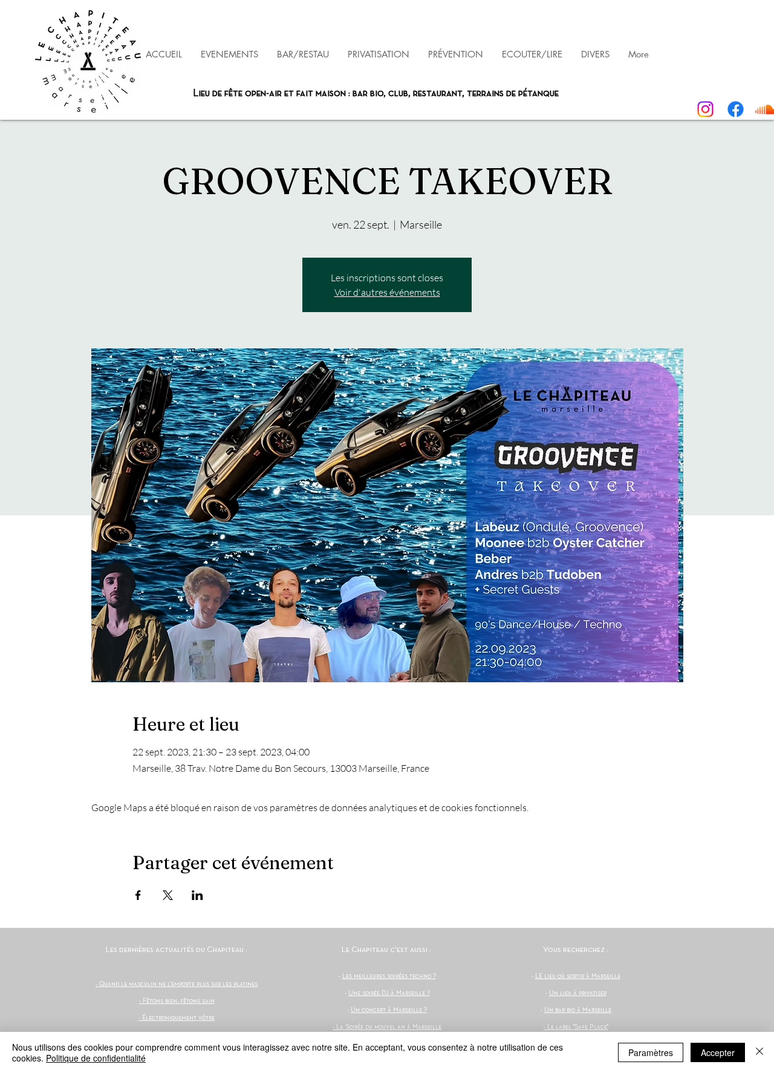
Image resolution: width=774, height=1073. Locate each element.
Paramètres (650, 1052)
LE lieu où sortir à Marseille (577, 976)
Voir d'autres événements (387, 292)
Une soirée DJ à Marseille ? (389, 993)
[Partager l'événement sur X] (168, 895)
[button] (455, 54)
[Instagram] (705, 109)
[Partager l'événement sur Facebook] (138, 895)
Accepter (718, 1052)
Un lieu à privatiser (578, 993)
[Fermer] (759, 1052)
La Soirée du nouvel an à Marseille (388, 1027)
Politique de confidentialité (96, 1058)
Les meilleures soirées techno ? (389, 976)
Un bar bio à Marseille (577, 1010)
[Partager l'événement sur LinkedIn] (197, 895)
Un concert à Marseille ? (389, 1010)
